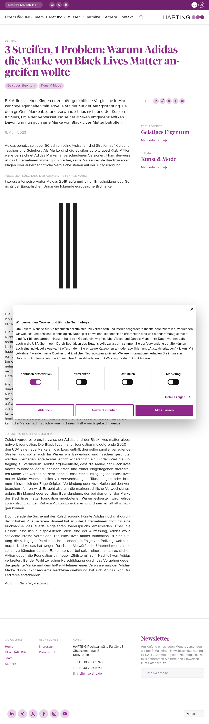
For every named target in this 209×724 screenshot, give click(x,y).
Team (39, 17)
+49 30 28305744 (89, 668)
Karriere (110, 17)
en (201, 5)
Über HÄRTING (18, 17)
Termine (93, 17)
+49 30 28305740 (90, 662)
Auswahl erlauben (104, 410)
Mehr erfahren (151, 140)
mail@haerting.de (89, 674)
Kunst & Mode (158, 158)
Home (9, 647)
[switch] (81, 382)
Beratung (54, 17)
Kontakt (126, 17)
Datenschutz (48, 652)
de (194, 5)
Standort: (13, 5)
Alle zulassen (164, 410)
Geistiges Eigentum (165, 131)
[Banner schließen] (191, 309)
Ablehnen (45, 410)
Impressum (46, 647)
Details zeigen (175, 397)
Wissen (74, 17)
